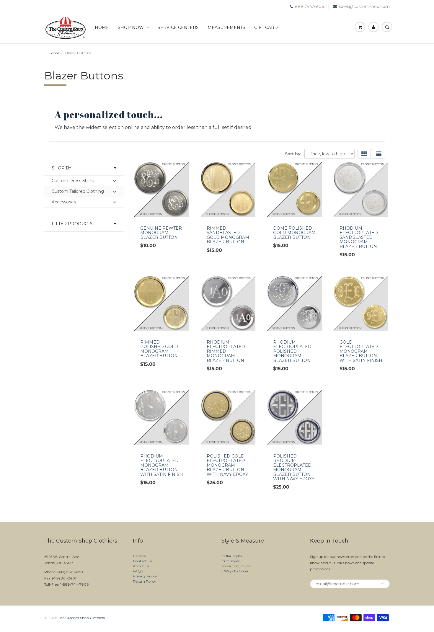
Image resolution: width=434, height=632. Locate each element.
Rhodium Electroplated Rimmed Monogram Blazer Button (226, 351)
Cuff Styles (230, 561)
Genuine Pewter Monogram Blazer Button (161, 233)
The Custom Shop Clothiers (81, 617)
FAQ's (138, 571)
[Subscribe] (382, 583)
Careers (139, 556)
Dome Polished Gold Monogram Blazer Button (294, 233)
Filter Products (72, 223)
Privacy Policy (145, 576)
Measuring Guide (235, 566)
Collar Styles (231, 556)
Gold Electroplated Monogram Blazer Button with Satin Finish (361, 351)
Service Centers (178, 27)
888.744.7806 (309, 6)
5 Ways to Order (235, 571)
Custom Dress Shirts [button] (72, 182)
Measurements (226, 27)
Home (102, 27)
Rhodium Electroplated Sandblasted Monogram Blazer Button (359, 237)
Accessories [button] (63, 203)
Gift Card (266, 27)
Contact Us (142, 561)
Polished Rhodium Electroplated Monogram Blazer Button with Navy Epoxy (293, 467)
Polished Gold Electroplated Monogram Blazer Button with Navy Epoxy (227, 465)
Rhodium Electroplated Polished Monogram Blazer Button (292, 351)
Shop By (61, 168)
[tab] (84, 181)
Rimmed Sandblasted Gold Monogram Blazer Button (228, 235)
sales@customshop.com (364, 6)
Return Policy (144, 581)
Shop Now (131, 27)
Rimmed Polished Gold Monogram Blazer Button (159, 348)
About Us (141, 566)
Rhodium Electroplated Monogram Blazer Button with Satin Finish (161, 465)
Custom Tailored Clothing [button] (77, 193)
